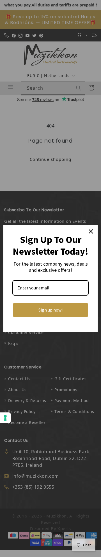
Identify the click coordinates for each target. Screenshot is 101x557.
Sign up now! (50, 310)
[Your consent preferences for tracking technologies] (5, 417)
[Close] (91, 231)
